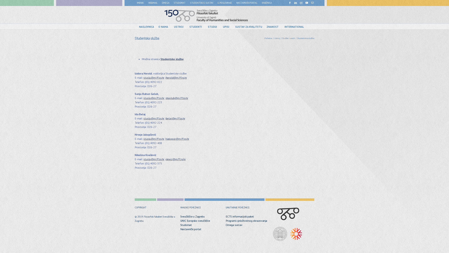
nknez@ (170, 159)
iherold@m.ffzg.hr (176, 77)
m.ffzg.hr (159, 77)
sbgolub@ (171, 98)
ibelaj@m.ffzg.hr (175, 118)
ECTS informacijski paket (240, 216)
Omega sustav (234, 225)
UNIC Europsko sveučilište (195, 220)
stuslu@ (148, 77)
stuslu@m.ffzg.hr (153, 118)
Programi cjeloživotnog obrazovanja (246, 220)
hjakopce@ (172, 139)
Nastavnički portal (190, 229)
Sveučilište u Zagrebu (192, 216)
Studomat (186, 225)
